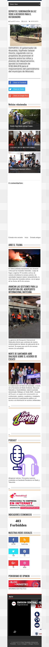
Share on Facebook (19, 82)
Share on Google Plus (20, 95)
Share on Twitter (18, 89)
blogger (24, 644)
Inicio (26, 237)
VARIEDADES (34, 21)
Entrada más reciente (16, 237)
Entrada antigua (35, 237)
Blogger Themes (34, 644)
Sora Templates (26, 642)
